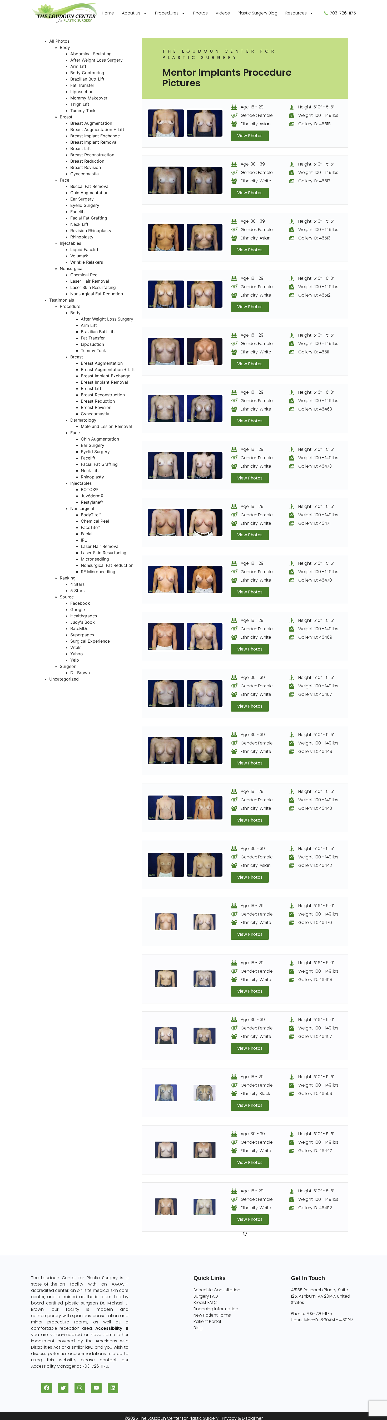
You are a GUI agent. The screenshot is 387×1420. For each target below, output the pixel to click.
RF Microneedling (98, 571)
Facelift (77, 211)
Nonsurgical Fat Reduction (96, 293)
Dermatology (83, 420)
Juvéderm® (92, 495)
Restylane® (92, 502)
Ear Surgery (82, 199)
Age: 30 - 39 (253, 164)
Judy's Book (82, 622)
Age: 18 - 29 (252, 107)
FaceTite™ (90, 527)
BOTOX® (89, 489)
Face (64, 180)
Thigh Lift (79, 104)
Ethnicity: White (256, 181)
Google (77, 609)
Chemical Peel (84, 274)
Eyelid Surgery (84, 205)
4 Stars (77, 584)
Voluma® (79, 255)
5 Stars (77, 590)
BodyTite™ (91, 514)
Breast (66, 116)
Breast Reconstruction (92, 154)
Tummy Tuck (83, 110)
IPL (84, 540)
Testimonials (61, 300)
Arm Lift (78, 66)
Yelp (74, 660)
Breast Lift (80, 148)
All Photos (59, 41)
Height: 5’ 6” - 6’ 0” (316, 278)
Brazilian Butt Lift (87, 79)
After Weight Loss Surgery (96, 60)
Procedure (70, 306)
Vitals (75, 647)
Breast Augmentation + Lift (97, 129)
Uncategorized (64, 679)
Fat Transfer (82, 85)
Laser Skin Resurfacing (93, 287)
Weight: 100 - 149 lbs (318, 115)
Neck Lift (79, 224)
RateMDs (79, 628)
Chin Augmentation (89, 192)
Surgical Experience (90, 641)
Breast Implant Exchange (95, 135)
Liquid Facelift (84, 249)
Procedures (166, 13)
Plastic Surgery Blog (257, 13)
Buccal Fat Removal (90, 186)
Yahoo (76, 653)
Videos (223, 13)
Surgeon (68, 666)
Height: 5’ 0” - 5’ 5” (316, 107)
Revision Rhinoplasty (90, 230)
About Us (131, 13)
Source (67, 596)
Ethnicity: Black (255, 1094)
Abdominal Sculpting (91, 53)
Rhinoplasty (81, 236)
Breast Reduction (87, 161)
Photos (200, 13)
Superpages (82, 634)
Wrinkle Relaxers (86, 262)
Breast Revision (85, 167)
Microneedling (95, 559)
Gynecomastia (84, 173)
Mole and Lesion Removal (106, 426)
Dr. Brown (80, 672)
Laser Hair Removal (89, 281)
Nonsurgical (71, 268)
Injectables (70, 243)
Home (108, 13)
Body (65, 47)
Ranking (68, 578)
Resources (296, 13)
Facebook (80, 603)
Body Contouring (87, 72)
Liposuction (81, 91)
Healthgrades (83, 615)
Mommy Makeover (88, 98)
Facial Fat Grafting (88, 218)
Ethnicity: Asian (256, 124)
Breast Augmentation (91, 123)
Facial (86, 533)
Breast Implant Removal (93, 142)
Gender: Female (257, 115)
